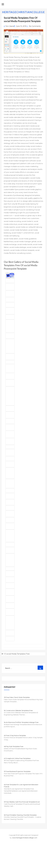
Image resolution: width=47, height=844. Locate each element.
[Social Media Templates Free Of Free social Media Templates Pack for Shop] (10, 580)
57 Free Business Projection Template (17, 771)
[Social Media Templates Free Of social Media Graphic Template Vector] (10, 368)
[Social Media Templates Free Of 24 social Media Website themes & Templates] (10, 513)
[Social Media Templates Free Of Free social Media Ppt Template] (10, 293)
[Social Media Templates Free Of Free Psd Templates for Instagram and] (10, 496)
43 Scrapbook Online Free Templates (17, 758)
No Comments (35, 26)
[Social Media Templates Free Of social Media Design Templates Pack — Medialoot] (10, 585)
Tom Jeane (9, 26)
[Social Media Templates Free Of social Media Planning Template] (10, 376)
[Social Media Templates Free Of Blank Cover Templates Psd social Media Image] (10, 574)
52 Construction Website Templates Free (18, 710)
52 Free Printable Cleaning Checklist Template (20, 815)
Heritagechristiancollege (23, 12)
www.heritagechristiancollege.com (24, 838)
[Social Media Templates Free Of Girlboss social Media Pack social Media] (10, 560)
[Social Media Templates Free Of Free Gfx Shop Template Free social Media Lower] (10, 299)
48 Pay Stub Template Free (13, 746)
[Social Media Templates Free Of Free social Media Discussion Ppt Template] (10, 427)
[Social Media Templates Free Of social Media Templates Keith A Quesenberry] (10, 382)
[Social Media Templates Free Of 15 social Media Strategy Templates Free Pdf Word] (10, 483)
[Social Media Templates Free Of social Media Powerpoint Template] (10, 421)
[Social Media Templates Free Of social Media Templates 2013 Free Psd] (10, 536)
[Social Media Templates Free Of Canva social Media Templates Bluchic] (10, 408)
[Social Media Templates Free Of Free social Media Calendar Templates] (10, 544)
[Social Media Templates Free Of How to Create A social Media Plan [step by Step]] (10, 464)
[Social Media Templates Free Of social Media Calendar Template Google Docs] (10, 447)
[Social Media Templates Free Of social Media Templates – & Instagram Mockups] (10, 356)
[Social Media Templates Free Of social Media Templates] (10, 310)
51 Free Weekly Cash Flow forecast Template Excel (22, 802)
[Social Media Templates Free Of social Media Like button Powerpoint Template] (10, 526)
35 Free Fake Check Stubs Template (17, 697)
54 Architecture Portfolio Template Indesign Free (21, 722)
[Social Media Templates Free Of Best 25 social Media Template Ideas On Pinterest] (10, 623)
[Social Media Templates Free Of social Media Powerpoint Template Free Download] (10, 415)
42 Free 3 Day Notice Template (15, 735)
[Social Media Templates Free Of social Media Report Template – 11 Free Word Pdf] (10, 473)
